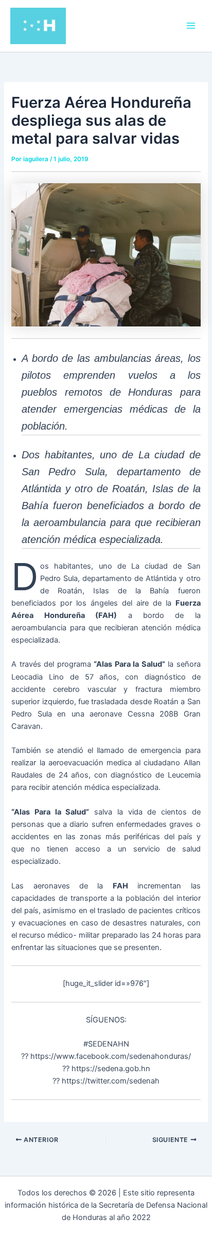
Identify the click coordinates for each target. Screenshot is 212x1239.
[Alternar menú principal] (191, 25)
